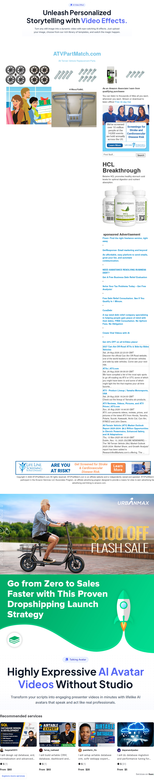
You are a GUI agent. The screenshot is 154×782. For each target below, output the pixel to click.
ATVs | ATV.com (111, 368)
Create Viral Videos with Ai (116, 332)
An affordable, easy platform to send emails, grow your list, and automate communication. (125, 257)
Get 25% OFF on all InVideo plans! (120, 341)
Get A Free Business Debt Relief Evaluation (125, 277)
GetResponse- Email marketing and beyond (125, 250)
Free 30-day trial (123, 101)
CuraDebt (107, 310)
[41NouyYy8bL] (28, 105)
